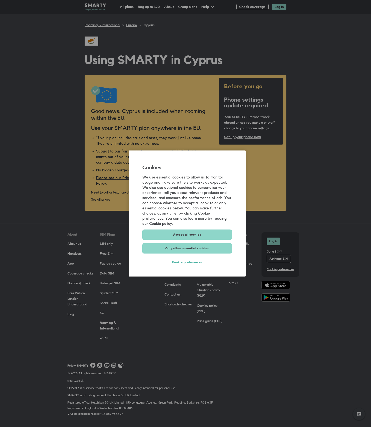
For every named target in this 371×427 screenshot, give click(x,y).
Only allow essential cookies (187, 248)
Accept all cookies (187, 234)
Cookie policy (160, 224)
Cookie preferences (187, 262)
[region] (187, 214)
